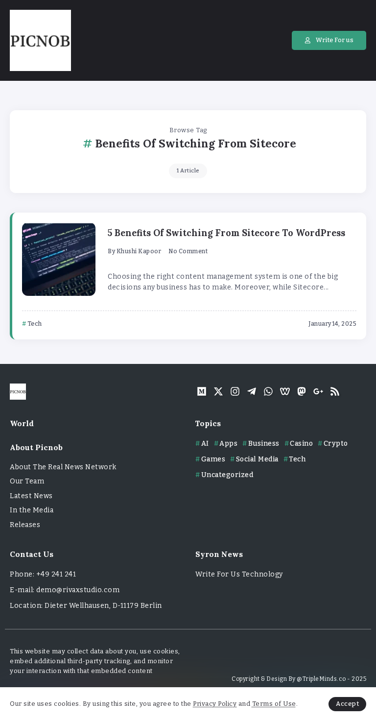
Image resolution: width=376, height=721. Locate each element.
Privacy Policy (214, 703)
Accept (347, 703)
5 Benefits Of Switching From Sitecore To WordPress (226, 233)
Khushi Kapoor (139, 251)
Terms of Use (274, 703)
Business (264, 443)
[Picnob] (40, 40)
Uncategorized (227, 475)
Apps (228, 443)
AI (205, 443)
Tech (297, 459)
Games (213, 459)
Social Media (257, 459)
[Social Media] (202, 391)
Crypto (336, 443)
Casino (301, 443)
